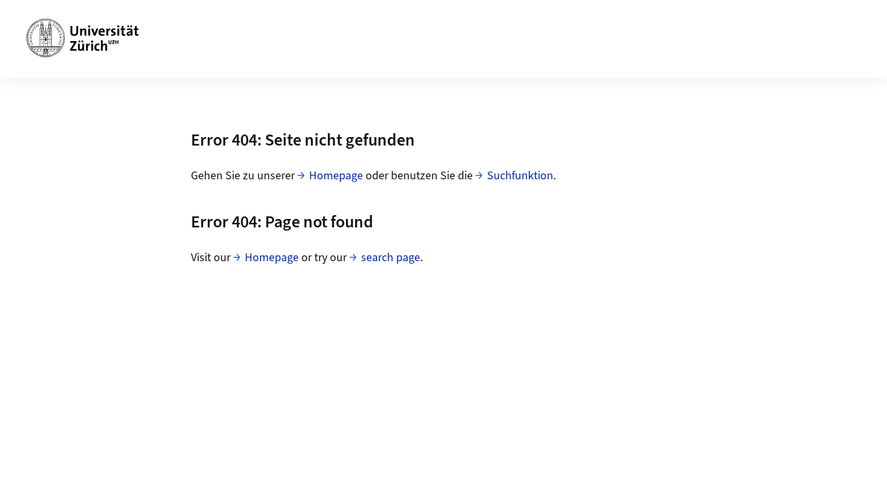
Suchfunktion (520, 176)
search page (390, 258)
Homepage (336, 176)
